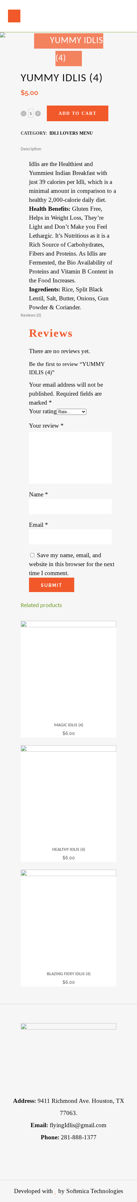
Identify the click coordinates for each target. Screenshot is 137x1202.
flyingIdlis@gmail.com (68, 1125)
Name (38, 494)
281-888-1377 (69, 1137)
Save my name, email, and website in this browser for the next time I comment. (71, 564)
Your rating (43, 411)
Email (38, 524)
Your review (46, 425)
